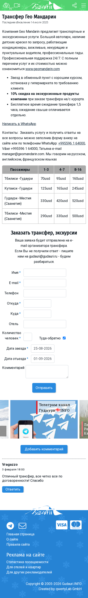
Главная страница (20, 534)
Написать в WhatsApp (19, 124)
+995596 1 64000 (71, 143)
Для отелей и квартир (23, 567)
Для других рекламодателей (29, 572)
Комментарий (13, 370)
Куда (15, 314)
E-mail (15, 283)
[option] (44, 419)
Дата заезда (17, 348)
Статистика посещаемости (27, 562)
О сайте (12, 539)
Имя (16, 273)
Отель (15, 324)
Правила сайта (18, 544)
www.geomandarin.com (42, 69)
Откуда (14, 303)
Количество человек (11, 335)
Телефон (12, 293)
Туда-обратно (50, 338)
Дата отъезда (16, 359)
